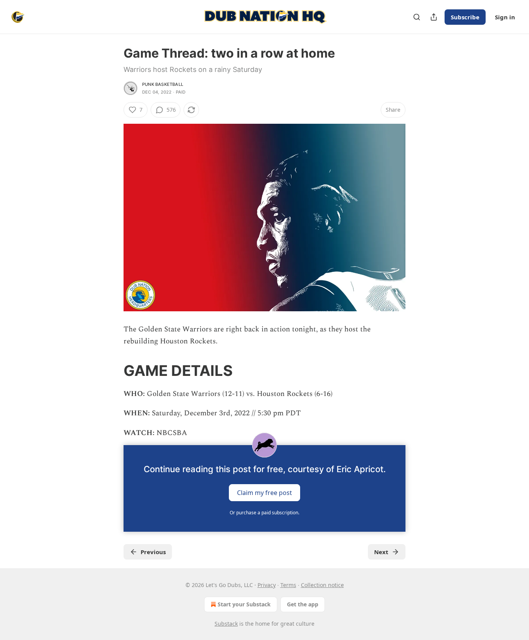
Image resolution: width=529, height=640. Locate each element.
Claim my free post (264, 492)
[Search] (416, 17)
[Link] (112, 370)
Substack (226, 623)
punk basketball (162, 84)
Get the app (302, 604)
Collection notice (322, 585)
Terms (288, 585)
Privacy (267, 585)
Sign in (505, 17)
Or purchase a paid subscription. (264, 512)
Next (381, 552)
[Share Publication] (433, 17)
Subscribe (465, 17)
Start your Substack (244, 604)
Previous (153, 552)
